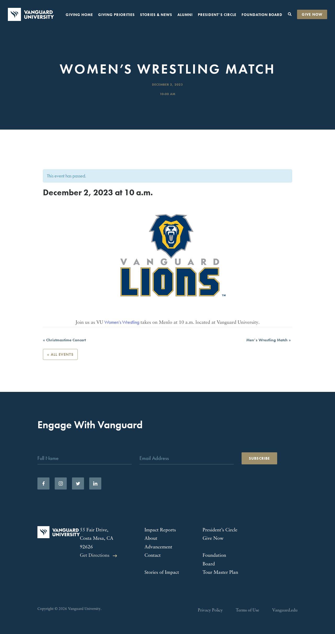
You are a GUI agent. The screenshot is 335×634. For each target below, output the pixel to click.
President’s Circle (217, 15)
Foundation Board (262, 15)
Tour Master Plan (220, 572)
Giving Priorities (116, 15)
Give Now (312, 14)
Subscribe (259, 458)
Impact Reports (160, 530)
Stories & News (156, 15)
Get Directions (94, 555)
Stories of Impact (161, 572)
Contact (152, 555)
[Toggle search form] (289, 14)
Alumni (185, 15)
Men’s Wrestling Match (268, 340)
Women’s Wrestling (121, 322)
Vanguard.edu (285, 610)
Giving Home (79, 15)
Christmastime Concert (64, 340)
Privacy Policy (210, 610)
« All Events (60, 354)
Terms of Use (247, 610)
